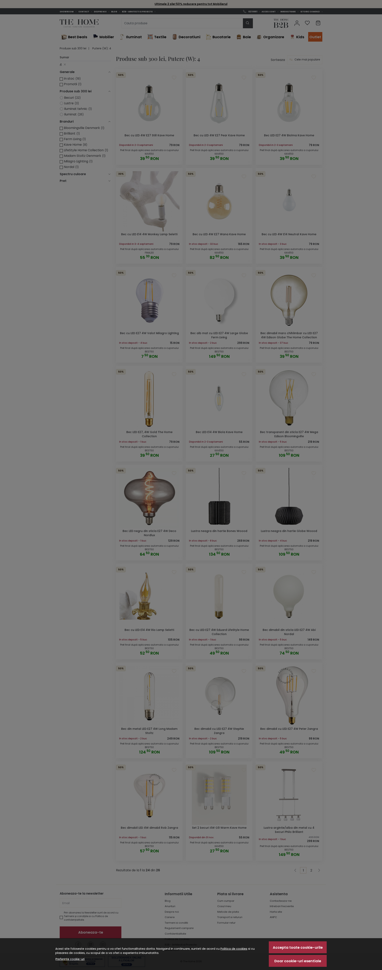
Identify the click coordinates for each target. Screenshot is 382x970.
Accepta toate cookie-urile (298, 947)
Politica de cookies (233, 949)
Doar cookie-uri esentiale (297, 960)
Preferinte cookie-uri (70, 959)
